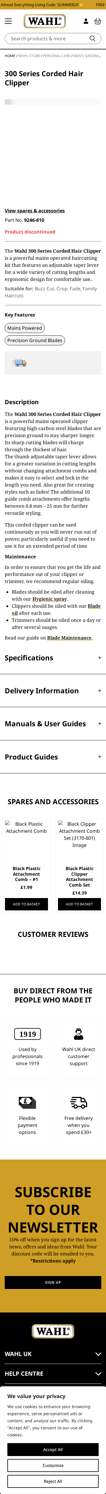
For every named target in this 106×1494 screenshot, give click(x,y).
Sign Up (53, 1282)
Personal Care (56, 55)
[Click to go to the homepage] (45, 21)
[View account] (86, 21)
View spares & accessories (35, 210)
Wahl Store (29, 55)
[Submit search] (92, 38)
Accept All (53, 1449)
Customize (53, 1465)
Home (10, 55)
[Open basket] (97, 21)
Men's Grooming (89, 55)
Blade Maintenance (69, 637)
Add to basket (26, 904)
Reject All (53, 1481)
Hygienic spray (49, 599)
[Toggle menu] (8, 21)
